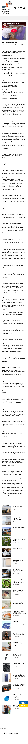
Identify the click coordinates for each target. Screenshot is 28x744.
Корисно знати (7, 44)
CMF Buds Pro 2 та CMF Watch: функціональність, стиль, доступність (19, 665)
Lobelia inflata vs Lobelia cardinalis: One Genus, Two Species (19, 539)
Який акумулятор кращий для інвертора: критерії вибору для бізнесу (19, 686)
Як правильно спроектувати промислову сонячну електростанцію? (19, 623)
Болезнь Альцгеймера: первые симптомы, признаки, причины (18, 591)
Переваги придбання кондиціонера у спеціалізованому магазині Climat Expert (19, 518)
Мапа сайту (3, 728)
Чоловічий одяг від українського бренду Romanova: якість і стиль (19, 633)
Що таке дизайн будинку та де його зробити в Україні (19, 529)
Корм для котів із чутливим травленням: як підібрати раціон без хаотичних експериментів (19, 602)
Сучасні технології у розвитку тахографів (18, 507)
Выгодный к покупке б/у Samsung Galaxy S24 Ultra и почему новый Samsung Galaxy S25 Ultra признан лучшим (19, 676)
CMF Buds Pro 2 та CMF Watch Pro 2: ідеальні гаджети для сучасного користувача (18, 654)
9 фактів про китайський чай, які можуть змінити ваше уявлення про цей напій (18, 581)
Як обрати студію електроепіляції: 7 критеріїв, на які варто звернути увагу (18, 644)
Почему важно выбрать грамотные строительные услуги (19, 550)
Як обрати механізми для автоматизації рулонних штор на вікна (19, 560)
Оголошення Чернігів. (7, 733)
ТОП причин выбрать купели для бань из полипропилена (18, 696)
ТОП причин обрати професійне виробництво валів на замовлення (19, 570)
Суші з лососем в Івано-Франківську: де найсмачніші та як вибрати (19, 612)
